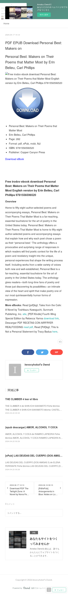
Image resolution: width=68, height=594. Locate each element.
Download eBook (14, 159)
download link (51, 318)
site (25, 314)
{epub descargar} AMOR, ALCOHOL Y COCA (31, 427)
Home (6, 23)
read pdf (28, 327)
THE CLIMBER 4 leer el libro (21, 399)
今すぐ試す (44, 14)
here (54, 331)
